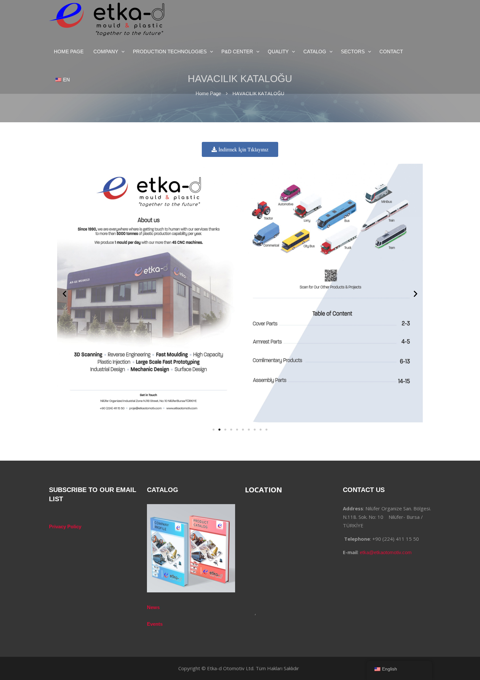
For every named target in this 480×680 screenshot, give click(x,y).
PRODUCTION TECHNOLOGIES (170, 51)
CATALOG (314, 51)
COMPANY (105, 51)
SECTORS (353, 51)
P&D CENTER (237, 51)
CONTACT (391, 51)
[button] (64, 294)
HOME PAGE (69, 51)
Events (155, 624)
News (153, 607)
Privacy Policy (65, 526)
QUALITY (278, 51)
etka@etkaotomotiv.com (386, 552)
